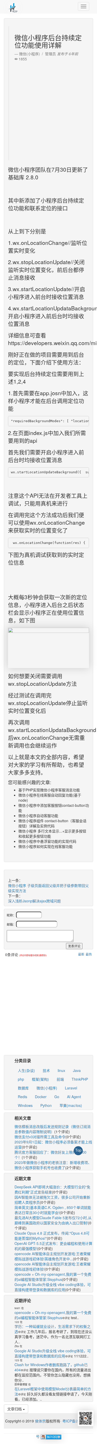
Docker (41, 1096)
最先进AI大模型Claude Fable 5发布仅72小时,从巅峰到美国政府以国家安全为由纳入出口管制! (53, 1220)
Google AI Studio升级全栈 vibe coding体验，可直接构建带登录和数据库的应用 (52, 1287)
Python (46, 1105)
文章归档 (15, 1408)
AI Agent (74, 1096)
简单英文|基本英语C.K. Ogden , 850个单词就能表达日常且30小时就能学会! (52, 1210)
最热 (89, 954)
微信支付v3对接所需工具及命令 (39, 1136)
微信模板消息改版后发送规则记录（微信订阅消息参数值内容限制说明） (52, 1129)
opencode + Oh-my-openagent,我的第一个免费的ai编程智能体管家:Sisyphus (52, 1277)
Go (56, 1096)
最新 (81, 954)
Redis (22, 1096)
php (21, 1079)
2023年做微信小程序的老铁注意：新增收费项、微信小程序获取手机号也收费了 (53, 1165)
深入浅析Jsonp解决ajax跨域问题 (34, 900)
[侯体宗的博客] (13, 6)
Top (78, 1150)
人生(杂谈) (26, 1070)
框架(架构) (40, 1079)
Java (77, 1070)
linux (61, 1070)
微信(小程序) (46, 1087)
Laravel (71, 1087)
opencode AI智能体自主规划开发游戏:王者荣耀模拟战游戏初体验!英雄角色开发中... (52, 1256)
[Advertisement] (48, 109)
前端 (60, 1079)
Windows (25, 1105)
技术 (46, 1070)
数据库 (23, 1087)
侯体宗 (40, 1420)
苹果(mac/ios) (70, 1105)
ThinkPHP (80, 1079)
